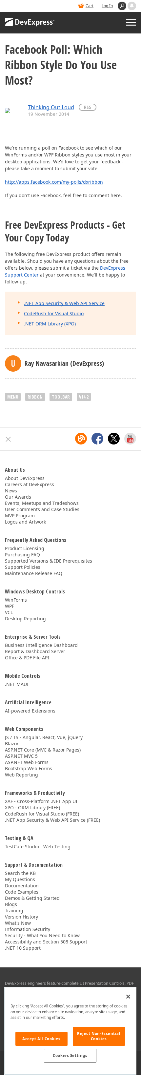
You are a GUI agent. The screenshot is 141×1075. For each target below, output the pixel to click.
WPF (9, 606)
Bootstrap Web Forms (28, 768)
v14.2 (84, 397)
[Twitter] (114, 438)
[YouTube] (130, 438)
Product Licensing (24, 548)
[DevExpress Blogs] (81, 438)
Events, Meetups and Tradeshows (42, 503)
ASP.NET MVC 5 (21, 756)
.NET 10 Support (23, 948)
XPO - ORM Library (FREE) (32, 807)
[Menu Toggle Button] (131, 22)
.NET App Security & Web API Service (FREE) (52, 820)
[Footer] (8, 439)
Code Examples (21, 892)
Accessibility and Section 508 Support (46, 942)
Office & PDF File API (27, 657)
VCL (9, 612)
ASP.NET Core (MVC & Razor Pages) (43, 750)
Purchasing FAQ (22, 554)
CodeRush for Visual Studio (54, 313)
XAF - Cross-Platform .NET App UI (41, 801)
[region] (70, 1031)
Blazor (12, 743)
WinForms (16, 600)
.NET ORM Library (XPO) (50, 323)
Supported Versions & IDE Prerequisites (48, 561)
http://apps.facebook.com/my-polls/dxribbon (54, 182)
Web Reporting (21, 775)
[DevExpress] (30, 23)
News (11, 490)
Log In (107, 6)
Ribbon (35, 397)
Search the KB (20, 873)
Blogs (11, 904)
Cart (89, 6)
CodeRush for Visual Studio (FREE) (42, 814)
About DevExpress (25, 478)
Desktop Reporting (25, 618)
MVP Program (20, 515)
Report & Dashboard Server (35, 651)
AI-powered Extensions (30, 711)
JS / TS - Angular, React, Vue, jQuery (44, 737)
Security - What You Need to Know (42, 935)
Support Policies (22, 567)
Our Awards (18, 497)
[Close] (128, 996)
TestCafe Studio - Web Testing (37, 846)
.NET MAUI (17, 684)
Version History (21, 917)
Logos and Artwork (25, 522)
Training (14, 910)
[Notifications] (132, 6)
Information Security (27, 929)
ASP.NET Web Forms (27, 762)
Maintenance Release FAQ (33, 573)
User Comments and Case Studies (42, 509)
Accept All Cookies (41, 1038)
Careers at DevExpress (29, 484)
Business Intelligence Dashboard (41, 645)
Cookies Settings (70, 1055)
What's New (18, 923)
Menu (12, 397)
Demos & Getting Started (32, 898)
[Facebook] (97, 438)
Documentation (22, 885)
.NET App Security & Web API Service (64, 303)
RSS (87, 107)
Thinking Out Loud (51, 107)
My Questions (20, 879)
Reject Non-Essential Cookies (98, 1036)
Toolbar (61, 397)
